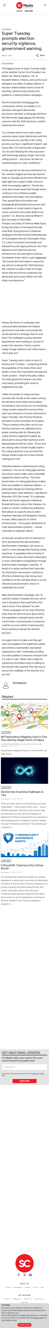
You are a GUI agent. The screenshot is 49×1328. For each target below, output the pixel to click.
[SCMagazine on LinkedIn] (30, 1274)
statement (40, 257)
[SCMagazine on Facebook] (18, 1274)
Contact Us (27, 1287)
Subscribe (24, 1081)
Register (29, 11)
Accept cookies (24, 1325)
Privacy (42, 1287)
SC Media (7, 1287)
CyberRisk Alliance (17, 1287)
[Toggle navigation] (4, 5)
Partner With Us (24, 1302)
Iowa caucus (24, 117)
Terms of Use (35, 1073)
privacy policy (38, 1318)
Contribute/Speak (16, 1299)
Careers (35, 1287)
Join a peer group (39, 1299)
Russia (30, 102)
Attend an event (28, 1299)
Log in (19, 11)
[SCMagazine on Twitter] (24, 1274)
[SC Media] (24, 5)
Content (6, 29)
